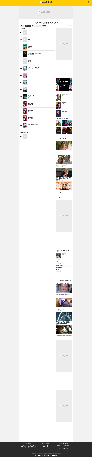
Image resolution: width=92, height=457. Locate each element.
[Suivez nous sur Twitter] (25, 446)
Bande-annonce (64, 256)
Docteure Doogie (64, 111)
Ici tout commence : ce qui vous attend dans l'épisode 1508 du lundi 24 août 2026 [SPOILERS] (63, 178)
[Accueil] (46, 2)
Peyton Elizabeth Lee (46, 22)
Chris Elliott (64, 102)
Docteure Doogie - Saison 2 (33, 67)
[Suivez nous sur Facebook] (22, 446)
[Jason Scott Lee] (58, 113)
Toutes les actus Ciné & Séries (64, 197)
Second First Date (31, 32)
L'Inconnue (58, 273)
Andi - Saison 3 (31, 103)
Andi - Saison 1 (31, 110)
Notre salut (58, 269)
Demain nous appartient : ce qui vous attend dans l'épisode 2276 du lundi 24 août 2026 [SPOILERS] (63, 152)
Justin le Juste (58, 271)
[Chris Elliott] (58, 105)
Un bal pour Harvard (32, 74)
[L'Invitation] (58, 256)
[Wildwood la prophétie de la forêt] (25, 54)
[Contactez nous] (34, 446)
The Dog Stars (58, 263)
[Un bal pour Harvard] (25, 75)
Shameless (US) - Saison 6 (33, 124)
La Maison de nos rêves (60, 261)
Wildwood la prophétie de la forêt (34, 53)
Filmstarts (58, 445)
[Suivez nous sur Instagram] (28, 446)
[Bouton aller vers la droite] (71, 25)
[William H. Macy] (58, 97)
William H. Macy (65, 94)
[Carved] (25, 61)
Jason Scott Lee (64, 110)
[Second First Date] (25, 32)
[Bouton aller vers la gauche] (69, 25)
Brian (29, 39)
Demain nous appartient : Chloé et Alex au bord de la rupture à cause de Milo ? (64, 165)
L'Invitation (64, 253)
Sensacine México (62, 448)
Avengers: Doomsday (59, 265)
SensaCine (66, 445)
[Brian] (25, 39)
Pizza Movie (30, 46)
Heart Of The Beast (59, 267)
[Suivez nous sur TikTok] (31, 446)
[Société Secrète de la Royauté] (25, 89)
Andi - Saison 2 (31, 117)
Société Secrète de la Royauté (34, 89)
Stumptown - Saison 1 (32, 95)
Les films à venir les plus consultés (64, 280)
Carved (29, 60)
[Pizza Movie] (25, 47)
